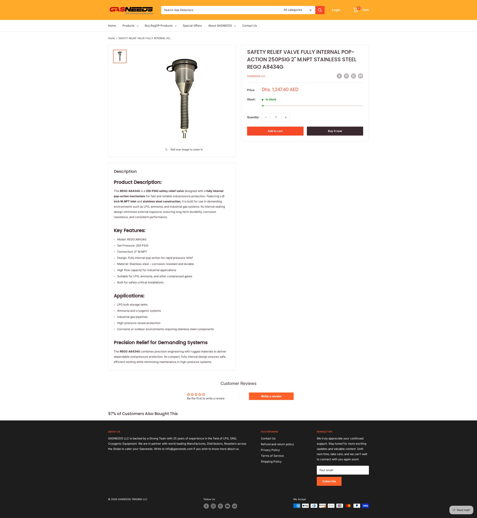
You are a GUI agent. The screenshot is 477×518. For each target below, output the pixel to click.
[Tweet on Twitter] (353, 76)
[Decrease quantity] (266, 117)
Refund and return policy (277, 444)
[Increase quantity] (286, 117)
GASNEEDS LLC (256, 76)
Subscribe (329, 481)
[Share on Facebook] (339, 76)
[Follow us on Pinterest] (220, 506)
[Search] (320, 10)
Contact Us (249, 25)
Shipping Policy (271, 461)
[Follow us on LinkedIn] (234, 506)
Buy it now (335, 131)
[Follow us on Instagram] (213, 506)
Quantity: (253, 117)
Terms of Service (272, 455)
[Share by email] (360, 76)
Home (112, 25)
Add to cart (275, 131)
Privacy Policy (270, 450)
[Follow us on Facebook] (206, 506)
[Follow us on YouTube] (227, 506)
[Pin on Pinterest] (346, 76)
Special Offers (192, 25)
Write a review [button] (271, 396)
